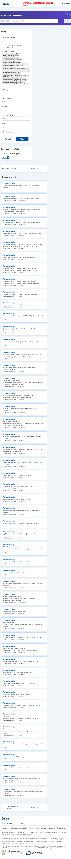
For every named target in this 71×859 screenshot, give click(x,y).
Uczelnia (4, 107)
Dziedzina (5, 123)
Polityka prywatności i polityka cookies (42, 828)
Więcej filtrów (7, 132)
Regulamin (5, 828)
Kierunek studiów (8, 51)
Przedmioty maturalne (9, 37)
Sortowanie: (5, 168)
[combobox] (16, 40)
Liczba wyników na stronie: (12, 807)
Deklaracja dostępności (19, 828)
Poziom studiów (7, 115)
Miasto (4, 90)
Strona (32, 168)
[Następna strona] (45, 168)
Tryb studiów (6, 98)
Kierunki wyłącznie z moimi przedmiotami (12, 46)
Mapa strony (61, 828)
